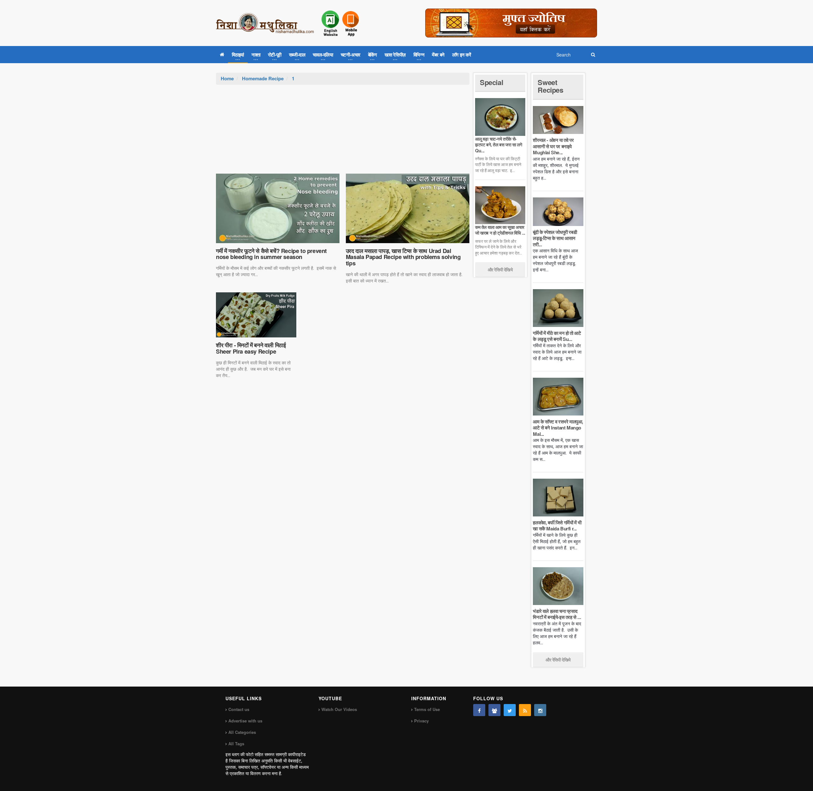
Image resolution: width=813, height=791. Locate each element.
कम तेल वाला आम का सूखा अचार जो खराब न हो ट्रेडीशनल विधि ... (500, 230)
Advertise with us (245, 721)
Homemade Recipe (263, 78)
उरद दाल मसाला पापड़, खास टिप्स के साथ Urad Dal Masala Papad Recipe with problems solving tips (403, 257)
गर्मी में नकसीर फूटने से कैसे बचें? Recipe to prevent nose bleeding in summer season (271, 254)
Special (491, 82)
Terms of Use (427, 709)
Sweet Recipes (550, 86)
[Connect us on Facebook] (479, 710)
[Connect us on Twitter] (510, 710)
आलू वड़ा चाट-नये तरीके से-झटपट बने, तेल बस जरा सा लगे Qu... (498, 144)
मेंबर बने (438, 54)
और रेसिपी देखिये (500, 269)
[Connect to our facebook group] (494, 710)
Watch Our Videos (339, 709)
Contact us (238, 709)
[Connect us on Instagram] (540, 710)
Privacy (421, 721)
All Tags (236, 744)
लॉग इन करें (461, 54)
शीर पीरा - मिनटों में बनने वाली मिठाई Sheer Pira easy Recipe (251, 348)
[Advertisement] (342, 132)
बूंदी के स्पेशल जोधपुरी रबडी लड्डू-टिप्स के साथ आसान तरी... (555, 238)
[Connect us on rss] (525, 710)
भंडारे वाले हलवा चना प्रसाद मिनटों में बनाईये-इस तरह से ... (557, 614)
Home (227, 78)
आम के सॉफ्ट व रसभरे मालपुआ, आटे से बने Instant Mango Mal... (558, 427)
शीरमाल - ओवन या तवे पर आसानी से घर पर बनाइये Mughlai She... (553, 146)
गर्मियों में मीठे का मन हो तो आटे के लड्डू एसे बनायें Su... (557, 336)
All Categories (242, 732)
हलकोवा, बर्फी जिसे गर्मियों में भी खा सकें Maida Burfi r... (557, 525)
